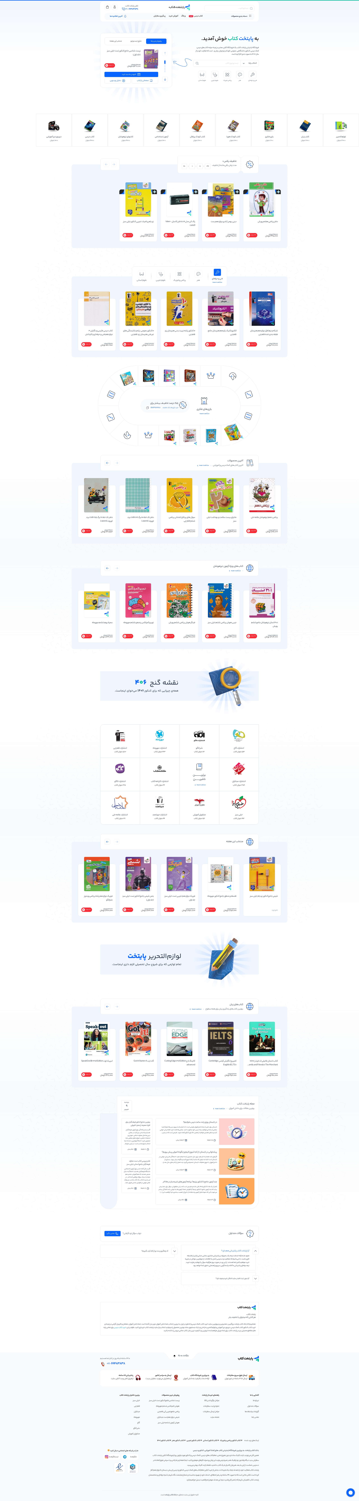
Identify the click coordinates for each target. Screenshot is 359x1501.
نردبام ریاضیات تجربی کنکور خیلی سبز (138, 221)
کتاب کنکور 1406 (163, 1440)
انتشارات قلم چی (120, 748)
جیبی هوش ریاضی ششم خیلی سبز (222, 622)
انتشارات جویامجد (159, 815)
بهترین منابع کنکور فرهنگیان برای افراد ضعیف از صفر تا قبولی (138, 1124)
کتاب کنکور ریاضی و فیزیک (230, 1440)
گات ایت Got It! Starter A (144, 1061)
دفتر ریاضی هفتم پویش (268, 221)
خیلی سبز (239, 815)
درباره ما (256, 1400)
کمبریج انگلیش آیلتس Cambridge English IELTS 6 (222, 1063)
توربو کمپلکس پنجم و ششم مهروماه (138, 622)
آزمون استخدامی (161, 137)
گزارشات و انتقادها (252, 1411)
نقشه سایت (214, 1417)
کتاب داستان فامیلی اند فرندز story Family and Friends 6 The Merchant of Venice (263, 1063)
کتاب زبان (305, 137)
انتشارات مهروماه (160, 748)
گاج (138, 1422)
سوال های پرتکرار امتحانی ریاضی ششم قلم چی (182, 519)
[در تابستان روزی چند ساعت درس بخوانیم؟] (236, 1131)
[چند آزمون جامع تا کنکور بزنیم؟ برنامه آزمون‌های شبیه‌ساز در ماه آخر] (236, 1191)
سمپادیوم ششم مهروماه (102, 622)
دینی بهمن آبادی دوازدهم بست (223, 221)
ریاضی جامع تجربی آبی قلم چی (168, 1411)
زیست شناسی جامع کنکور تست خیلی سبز (164, 1400)
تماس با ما (255, 1417)
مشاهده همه (217, 282)
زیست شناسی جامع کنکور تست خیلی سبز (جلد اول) (124, 53)
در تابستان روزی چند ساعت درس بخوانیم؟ (200, 1122)
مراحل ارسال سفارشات (211, 1411)
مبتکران (137, 1411)
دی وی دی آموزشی (53, 137)
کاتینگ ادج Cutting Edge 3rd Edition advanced (179, 1063)
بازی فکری (269, 137)
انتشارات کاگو (120, 781)
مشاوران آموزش (199, 815)
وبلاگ (183, 16)
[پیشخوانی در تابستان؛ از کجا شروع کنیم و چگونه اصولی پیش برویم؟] (236, 1161)
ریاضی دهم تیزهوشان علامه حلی (264, 517)
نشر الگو (199, 748)
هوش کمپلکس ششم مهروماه (168, 1406)
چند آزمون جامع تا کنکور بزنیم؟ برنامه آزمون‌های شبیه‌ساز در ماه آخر (190, 1182)
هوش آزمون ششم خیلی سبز (169, 1422)
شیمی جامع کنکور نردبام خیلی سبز (264, 896)
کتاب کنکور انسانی (210, 1440)
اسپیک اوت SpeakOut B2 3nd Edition (97, 1061)
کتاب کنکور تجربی (193, 1440)
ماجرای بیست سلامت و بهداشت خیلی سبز (221, 519)
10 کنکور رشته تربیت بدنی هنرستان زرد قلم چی (180, 332)
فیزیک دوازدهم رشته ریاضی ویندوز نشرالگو (98, 898)
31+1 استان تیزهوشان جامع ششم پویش (264, 624)
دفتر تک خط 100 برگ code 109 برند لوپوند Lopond (140, 519)
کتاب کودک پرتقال (197, 137)
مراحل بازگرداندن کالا (211, 1400)
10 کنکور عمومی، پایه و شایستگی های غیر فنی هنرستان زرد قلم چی (138, 332)
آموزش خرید (173, 16)
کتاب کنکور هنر (178, 1440)
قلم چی (137, 1406)
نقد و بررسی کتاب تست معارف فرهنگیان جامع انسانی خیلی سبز (138, 1163)
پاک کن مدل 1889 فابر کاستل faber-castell (180, 223)
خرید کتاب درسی (120, 1327)
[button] (165, 53)
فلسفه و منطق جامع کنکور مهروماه (221, 896)
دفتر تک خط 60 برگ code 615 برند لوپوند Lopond (99, 519)
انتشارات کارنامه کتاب (159, 781)
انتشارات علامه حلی (120, 815)
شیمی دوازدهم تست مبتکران (168, 1417)
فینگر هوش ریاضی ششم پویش (182, 622)
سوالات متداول (253, 1406)
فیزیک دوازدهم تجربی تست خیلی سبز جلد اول (180, 898)
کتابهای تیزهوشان (125, 137)
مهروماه (137, 1417)
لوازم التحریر (341, 137)
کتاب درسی (198, 16)
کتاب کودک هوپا (233, 137)
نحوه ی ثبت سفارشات (211, 1406)
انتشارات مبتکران (239, 781)
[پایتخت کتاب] (179, 7)
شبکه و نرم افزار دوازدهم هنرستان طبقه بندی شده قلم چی (264, 332)
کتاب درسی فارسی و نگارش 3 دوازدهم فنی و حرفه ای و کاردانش (99, 332)
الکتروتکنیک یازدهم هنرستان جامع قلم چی (222, 332)
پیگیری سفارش (160, 16)
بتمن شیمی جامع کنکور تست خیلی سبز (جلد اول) (138, 898)
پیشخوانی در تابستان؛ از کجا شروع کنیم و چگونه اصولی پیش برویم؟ (189, 1152)
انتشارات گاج (239, 748)
